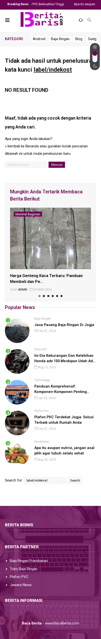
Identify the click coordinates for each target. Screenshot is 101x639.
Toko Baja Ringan (24, 569)
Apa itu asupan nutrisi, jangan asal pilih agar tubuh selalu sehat (64, 450)
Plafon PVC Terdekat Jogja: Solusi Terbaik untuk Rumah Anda (64, 420)
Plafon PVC (19, 577)
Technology (42, 380)
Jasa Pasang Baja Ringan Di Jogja (64, 325)
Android (39, 39)
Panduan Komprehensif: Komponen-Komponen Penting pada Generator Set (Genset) (60, 389)
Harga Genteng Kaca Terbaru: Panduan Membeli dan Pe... (46, 278)
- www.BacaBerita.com (50, 623)
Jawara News (21, 585)
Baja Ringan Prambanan (29, 561)
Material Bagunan (27, 214)
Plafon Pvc (41, 411)
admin (22, 289)
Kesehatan (41, 441)
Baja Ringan (60, 39)
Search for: (14, 480)
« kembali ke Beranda (22, 146)
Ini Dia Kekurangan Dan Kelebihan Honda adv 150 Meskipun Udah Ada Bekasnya (64, 358)
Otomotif (40, 349)
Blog (78, 39)
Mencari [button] (57, 165)
